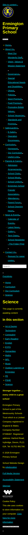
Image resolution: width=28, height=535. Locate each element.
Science (9, 295)
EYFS (8, 347)
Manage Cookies (11, 526)
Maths (8, 355)
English (8, 343)
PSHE (8, 380)
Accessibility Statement (13, 479)
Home (8, 282)
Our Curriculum (12, 291)
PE (6, 376)
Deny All (16, 526)
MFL (7, 359)
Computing (10, 335)
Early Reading (11, 339)
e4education (11, 467)
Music (8, 363)
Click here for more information (12, 518)
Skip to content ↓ (10, 4)
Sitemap (6, 486)
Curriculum (10, 287)
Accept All (5, 526)
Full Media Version (11, 473)
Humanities (10, 351)
